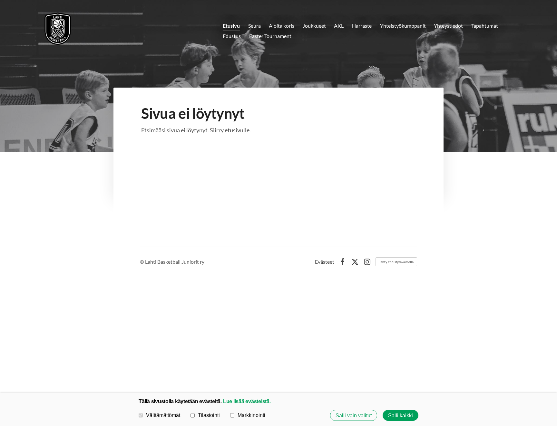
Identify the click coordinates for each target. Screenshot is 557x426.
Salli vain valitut (354, 415)
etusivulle (237, 130)
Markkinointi (251, 415)
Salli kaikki (400, 415)
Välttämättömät (163, 415)
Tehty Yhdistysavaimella (396, 262)
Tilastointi (209, 415)
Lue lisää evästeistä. (247, 401)
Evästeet (324, 261)
